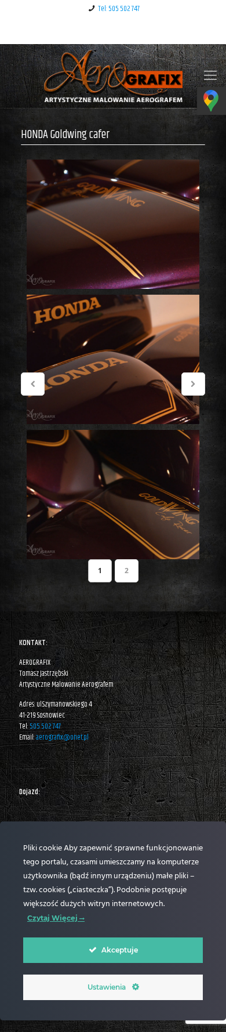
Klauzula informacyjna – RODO (113, 31)
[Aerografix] (113, 76)
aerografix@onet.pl (62, 737)
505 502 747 (45, 726)
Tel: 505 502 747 (119, 9)
